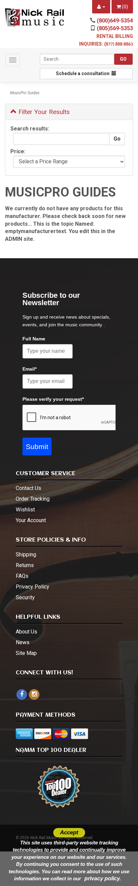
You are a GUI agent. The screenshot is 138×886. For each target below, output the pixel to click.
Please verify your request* (53, 399)
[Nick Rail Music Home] (34, 17)
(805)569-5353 (115, 28)
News (22, 642)
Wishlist (25, 509)
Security (25, 597)
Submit (37, 446)
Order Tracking (33, 499)
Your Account (31, 520)
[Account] (101, 6)
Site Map (26, 653)
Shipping (26, 554)
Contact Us (28, 488)
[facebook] (22, 694)
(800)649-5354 (115, 20)
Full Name (33, 338)
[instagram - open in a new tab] (34, 694)
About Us (26, 631)
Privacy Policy (32, 587)
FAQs (22, 576)
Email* (29, 369)
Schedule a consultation (84, 73)
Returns (25, 565)
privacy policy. (102, 878)
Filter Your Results (43, 112)
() (124, 6)
